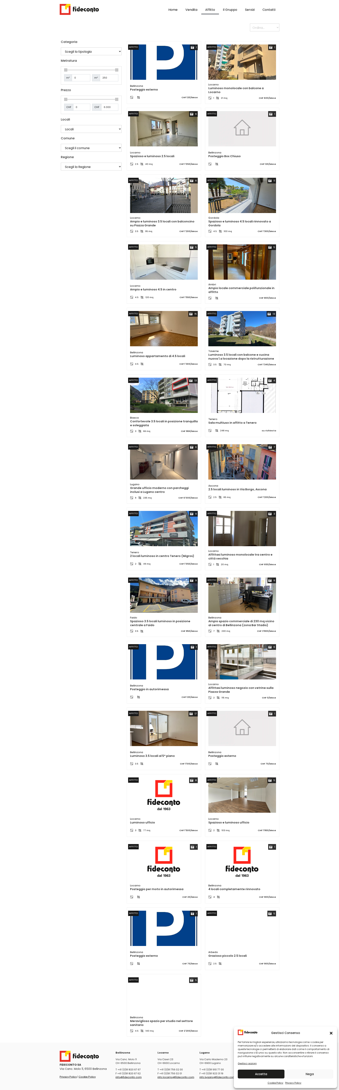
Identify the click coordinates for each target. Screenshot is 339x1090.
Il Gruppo (230, 9)
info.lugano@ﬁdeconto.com (217, 1077)
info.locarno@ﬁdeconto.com (176, 1077)
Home (173, 9)
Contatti (268, 9)
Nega (310, 1074)
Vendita (191, 9)
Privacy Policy (293, 1083)
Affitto (210, 9)
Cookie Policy (275, 1083)
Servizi (250, 9)
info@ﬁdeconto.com (129, 1077)
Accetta (261, 1074)
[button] (331, 1033)
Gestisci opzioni (247, 1063)
